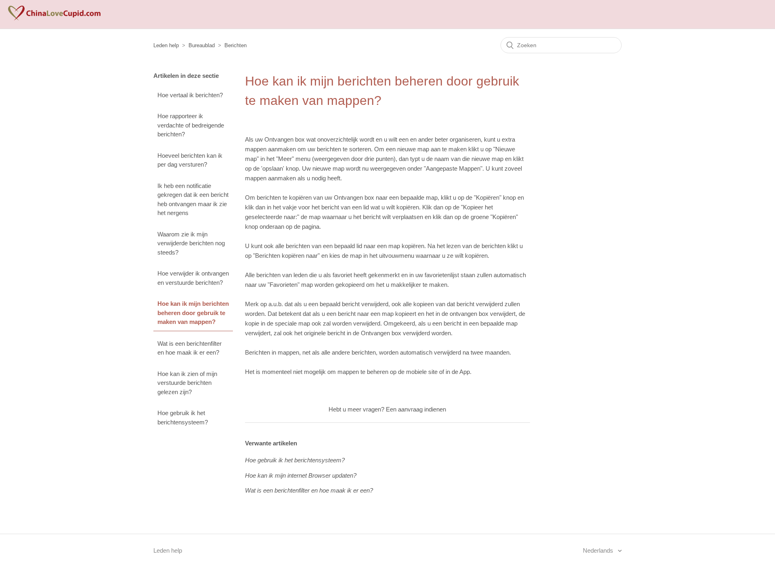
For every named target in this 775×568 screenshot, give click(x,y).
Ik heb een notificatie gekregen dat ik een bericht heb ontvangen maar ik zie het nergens (192, 199)
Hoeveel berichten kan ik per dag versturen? (189, 160)
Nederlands (599, 550)
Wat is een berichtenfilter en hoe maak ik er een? (189, 348)
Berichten (235, 45)
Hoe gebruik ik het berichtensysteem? (182, 417)
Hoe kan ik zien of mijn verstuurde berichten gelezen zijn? (187, 382)
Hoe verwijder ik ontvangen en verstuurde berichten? (193, 278)
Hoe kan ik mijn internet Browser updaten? (300, 475)
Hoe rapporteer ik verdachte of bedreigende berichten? (190, 125)
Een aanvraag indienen (416, 409)
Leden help (166, 45)
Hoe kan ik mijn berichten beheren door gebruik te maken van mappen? (193, 312)
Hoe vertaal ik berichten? (190, 95)
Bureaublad (202, 45)
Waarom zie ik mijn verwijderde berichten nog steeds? (191, 243)
